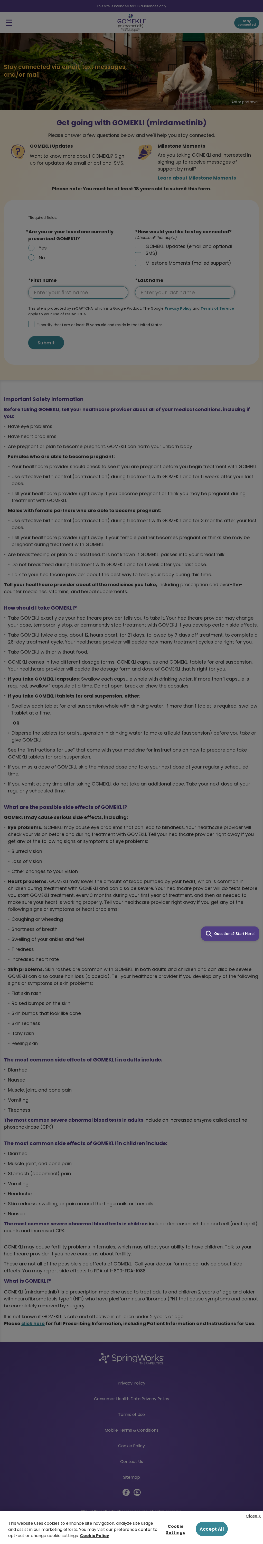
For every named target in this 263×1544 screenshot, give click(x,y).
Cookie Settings (175, 1529)
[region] (131, 1527)
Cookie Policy (94, 1536)
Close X (253, 1516)
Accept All (212, 1529)
